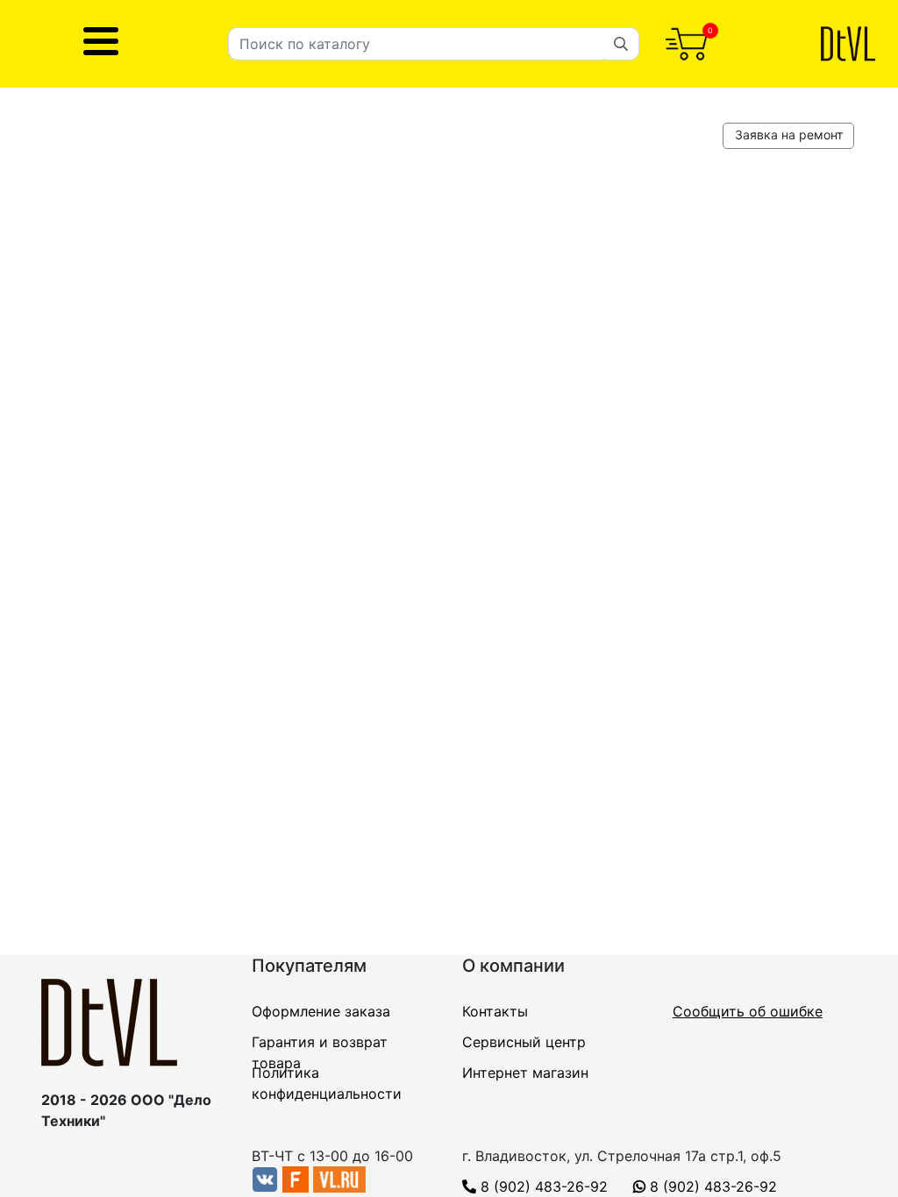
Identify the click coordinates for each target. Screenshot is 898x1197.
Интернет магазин (525, 1072)
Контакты (495, 1011)
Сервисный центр (524, 1042)
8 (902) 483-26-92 (542, 1186)
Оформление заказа (321, 1011)
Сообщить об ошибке (748, 1011)
